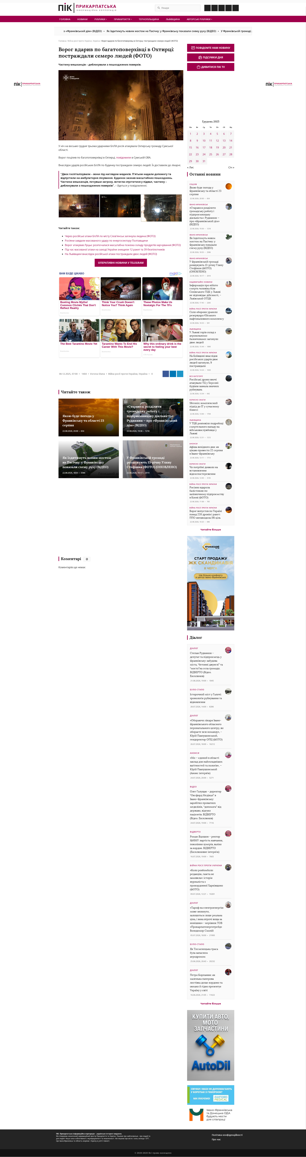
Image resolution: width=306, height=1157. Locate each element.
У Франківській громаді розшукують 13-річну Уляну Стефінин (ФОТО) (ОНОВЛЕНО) (237, 31)
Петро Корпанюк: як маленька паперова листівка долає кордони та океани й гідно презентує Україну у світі (206, 982)
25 (210, 154)
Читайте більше (210, 529)
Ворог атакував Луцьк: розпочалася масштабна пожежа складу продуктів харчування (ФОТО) (123, 245)
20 (224, 147)
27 (224, 154)
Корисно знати (197, 400)
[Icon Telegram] (228, 8)
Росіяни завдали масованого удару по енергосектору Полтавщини (106, 240)
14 (230, 140)
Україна (96, 41)
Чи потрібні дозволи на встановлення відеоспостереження (203, 470)
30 (197, 161)
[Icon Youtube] (235, 8)
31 (204, 161)
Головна (64, 19)
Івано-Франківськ (198, 204)
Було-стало (197, 689)
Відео (193, 786)
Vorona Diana (97, 373)
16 (197, 147)
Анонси (193, 444)
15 (190, 147)
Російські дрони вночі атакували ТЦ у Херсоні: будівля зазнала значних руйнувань (204, 384)
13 (224, 140)
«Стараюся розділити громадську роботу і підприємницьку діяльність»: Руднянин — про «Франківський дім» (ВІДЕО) (152, 415)
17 (204, 147)
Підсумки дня (213, 57)
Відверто (195, 831)
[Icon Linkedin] (221, 8)
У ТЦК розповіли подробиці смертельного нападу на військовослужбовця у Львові (206, 428)
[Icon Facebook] (207, 8)
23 (197, 154)
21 (230, 147)
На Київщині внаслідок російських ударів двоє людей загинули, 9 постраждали (203, 360)
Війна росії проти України (80, 41)
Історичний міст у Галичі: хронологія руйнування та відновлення (206, 698)
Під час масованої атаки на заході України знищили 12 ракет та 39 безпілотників (115, 249)
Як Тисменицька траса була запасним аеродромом (204, 953)
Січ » (231, 167)
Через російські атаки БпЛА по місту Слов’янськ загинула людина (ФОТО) (110, 236)
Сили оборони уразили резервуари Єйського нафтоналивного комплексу (206, 315)
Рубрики (100, 19)
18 (210, 147)
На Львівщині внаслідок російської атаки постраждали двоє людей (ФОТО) (111, 254)
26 (217, 154)
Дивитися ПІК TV (213, 67)
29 (190, 161)
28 (230, 154)
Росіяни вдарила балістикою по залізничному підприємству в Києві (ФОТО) (206, 492)
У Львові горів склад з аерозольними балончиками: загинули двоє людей (203, 337)
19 (217, 147)
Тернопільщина (149, 19)
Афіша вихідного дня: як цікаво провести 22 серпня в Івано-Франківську (206, 450)
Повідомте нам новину (213, 48)
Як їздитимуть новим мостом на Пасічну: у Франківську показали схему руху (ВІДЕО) (125, 31)
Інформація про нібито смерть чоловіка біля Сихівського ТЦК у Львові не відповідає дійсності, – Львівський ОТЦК (205, 292)
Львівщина (173, 19)
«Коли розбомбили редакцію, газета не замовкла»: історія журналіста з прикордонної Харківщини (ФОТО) (206, 880)
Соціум (193, 184)
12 (217, 140)
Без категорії (196, 376)
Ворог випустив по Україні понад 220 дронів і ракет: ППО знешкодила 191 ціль (205, 514)
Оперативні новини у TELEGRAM (121, 262)
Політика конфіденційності (227, 1134)
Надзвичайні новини (200, 282)
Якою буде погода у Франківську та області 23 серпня (83, 420)
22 (190, 154)
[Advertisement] (104, 519)
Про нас (216, 1139)
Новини (82, 19)
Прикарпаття (122, 19)
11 (210, 140)
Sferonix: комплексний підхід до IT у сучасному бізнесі (204, 406)
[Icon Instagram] (214, 8)
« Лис (190, 167)
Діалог (195, 637)
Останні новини (205, 174)
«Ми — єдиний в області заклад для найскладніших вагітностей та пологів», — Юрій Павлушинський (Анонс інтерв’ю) (206, 765)
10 (204, 140)
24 (204, 154)
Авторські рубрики (199, 19)
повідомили (123, 157)
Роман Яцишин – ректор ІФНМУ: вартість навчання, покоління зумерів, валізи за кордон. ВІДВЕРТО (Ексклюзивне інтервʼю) (206, 844)
